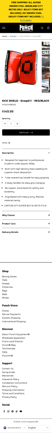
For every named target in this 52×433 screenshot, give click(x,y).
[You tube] (21, 411)
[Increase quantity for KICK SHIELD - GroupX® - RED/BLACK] (17, 123)
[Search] (42, 28)
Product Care (9, 223)
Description (8, 153)
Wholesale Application (13, 338)
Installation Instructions (14, 383)
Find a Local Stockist (12, 341)
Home (4, 36)
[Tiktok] (17, 411)
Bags (4, 290)
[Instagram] (8, 411)
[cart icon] (48, 28)
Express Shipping (11, 318)
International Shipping (14, 321)
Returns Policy (9, 386)
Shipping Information (13, 390)
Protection (7, 287)
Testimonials (8, 348)
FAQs (4, 352)
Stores (5, 310)
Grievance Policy (10, 379)
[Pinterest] (12, 411)
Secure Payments (11, 314)
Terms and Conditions (13, 393)
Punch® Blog (9, 345)
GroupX (13, 36)
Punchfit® (7, 355)
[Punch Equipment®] (26, 28)
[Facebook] (4, 411)
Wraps (5, 297)
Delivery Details (10, 232)
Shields (6, 283)
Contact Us (7, 368)
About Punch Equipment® (16, 334)
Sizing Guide (8, 372)
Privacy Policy (9, 397)
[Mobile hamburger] (4, 28)
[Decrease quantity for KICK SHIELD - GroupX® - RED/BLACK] (5, 123)
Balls (4, 294)
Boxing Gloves (9, 276)
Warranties (8, 375)
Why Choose (8, 215)
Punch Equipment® (29, 421)
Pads (4, 280)
